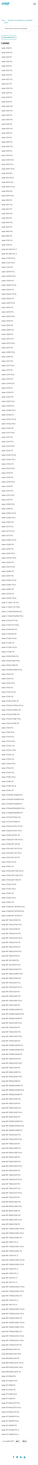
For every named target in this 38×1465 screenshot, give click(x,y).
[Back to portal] (5, 4)
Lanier (6, 22)
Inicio (3, 20)
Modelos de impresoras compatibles (20, 20)
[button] (34, 3)
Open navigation (9, 37)
